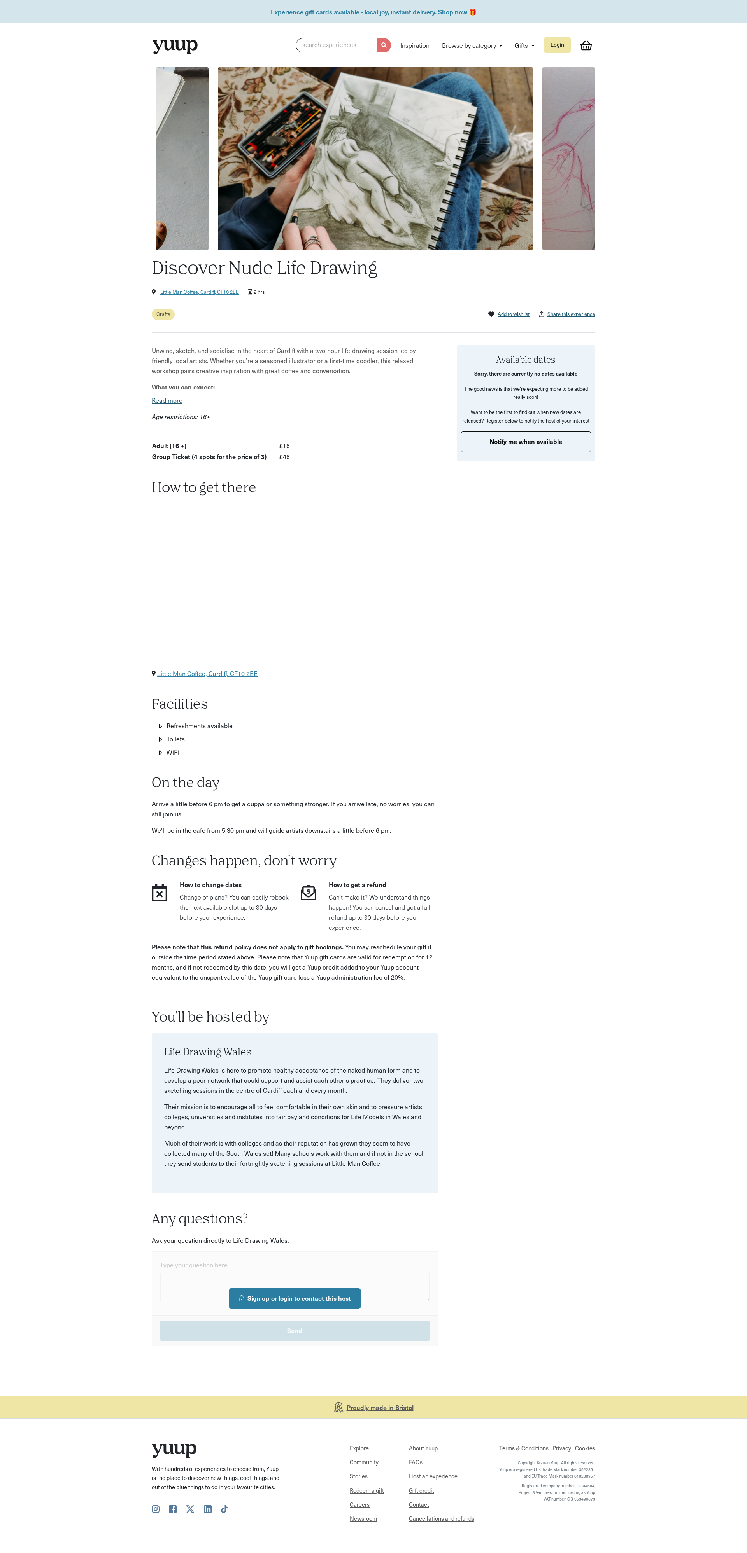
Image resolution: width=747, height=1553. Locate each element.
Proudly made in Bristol (380, 1407)
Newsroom (363, 1518)
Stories (359, 1476)
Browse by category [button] (470, 45)
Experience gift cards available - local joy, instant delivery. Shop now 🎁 (374, 11)
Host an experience (433, 1476)
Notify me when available (525, 440)
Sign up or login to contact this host (299, 1298)
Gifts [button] (522, 45)
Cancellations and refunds (441, 1518)
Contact (419, 1504)
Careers (360, 1504)
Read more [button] (167, 400)
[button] (343, 45)
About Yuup (423, 1448)
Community (364, 1462)
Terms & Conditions (524, 1448)
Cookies (585, 1448)
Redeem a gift (367, 1490)
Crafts (163, 314)
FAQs (416, 1462)
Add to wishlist (514, 314)
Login (557, 44)
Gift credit (421, 1490)
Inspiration (415, 45)
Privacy (561, 1448)
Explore (359, 1448)
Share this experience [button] (571, 314)
